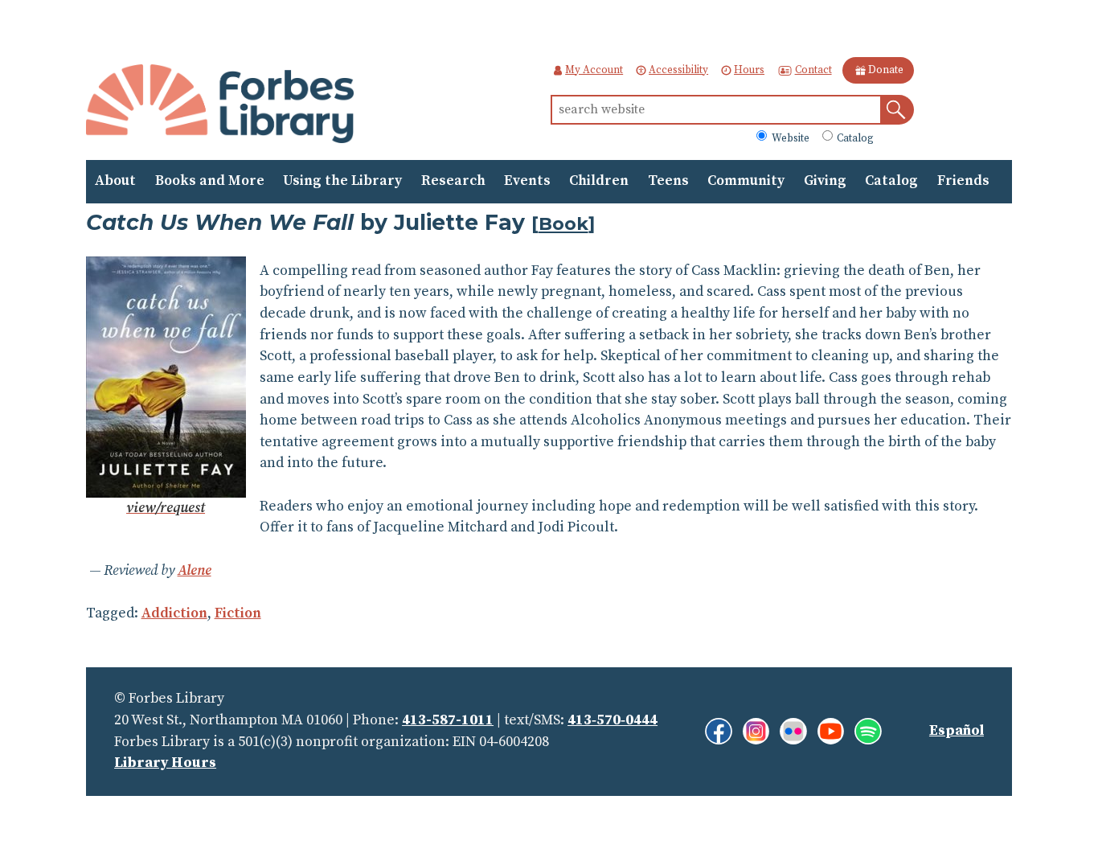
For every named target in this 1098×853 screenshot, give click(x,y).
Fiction (238, 613)
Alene (194, 571)
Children (599, 181)
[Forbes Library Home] (220, 105)
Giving (825, 181)
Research (453, 181)
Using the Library (342, 181)
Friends (963, 181)
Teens (668, 181)
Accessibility (678, 70)
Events (527, 181)
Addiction (174, 613)
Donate (885, 70)
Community (746, 181)
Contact (813, 70)
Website (789, 137)
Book (563, 224)
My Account (594, 70)
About (115, 181)
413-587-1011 (448, 720)
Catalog (854, 137)
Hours (749, 70)
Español (956, 731)
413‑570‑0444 (612, 720)
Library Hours (165, 763)
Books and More (209, 181)
